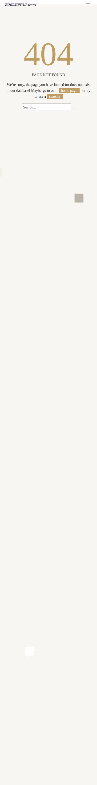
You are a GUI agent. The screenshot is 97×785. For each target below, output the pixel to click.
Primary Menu (88, 4)
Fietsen (68, 29)
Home (67, 11)
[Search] (77, 41)
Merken (69, 17)
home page (69, 91)
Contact (69, 35)
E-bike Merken (74, 23)
